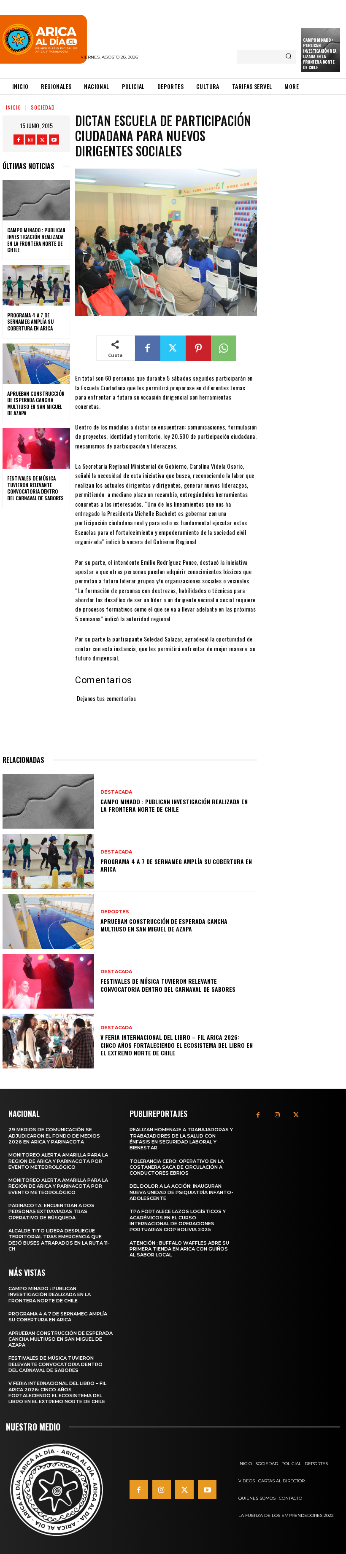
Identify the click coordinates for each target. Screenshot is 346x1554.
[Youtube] (54, 139)
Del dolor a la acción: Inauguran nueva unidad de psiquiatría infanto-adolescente (181, 1192)
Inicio (13, 107)
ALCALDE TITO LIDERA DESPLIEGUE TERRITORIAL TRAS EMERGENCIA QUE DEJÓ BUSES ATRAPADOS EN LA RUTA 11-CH (59, 1240)
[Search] (288, 57)
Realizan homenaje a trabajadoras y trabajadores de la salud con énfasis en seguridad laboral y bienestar (181, 1139)
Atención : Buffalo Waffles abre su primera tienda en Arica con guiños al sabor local (179, 1249)
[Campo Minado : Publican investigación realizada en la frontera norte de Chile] (36, 200)
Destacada (116, 792)
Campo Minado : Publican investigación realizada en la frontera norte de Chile (320, 53)
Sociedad (43, 107)
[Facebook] (19, 139)
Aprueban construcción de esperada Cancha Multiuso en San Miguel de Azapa (36, 403)
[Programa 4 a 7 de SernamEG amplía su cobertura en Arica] (36, 285)
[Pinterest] (198, 348)
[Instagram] (30, 139)
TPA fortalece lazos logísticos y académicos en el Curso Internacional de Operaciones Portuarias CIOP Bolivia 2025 (178, 1220)
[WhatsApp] (223, 348)
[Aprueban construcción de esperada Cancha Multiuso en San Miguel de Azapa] (36, 364)
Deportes (114, 912)
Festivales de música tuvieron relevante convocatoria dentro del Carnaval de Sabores (35, 488)
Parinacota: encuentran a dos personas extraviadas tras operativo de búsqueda (51, 1211)
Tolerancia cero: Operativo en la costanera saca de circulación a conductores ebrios (177, 1167)
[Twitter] (42, 139)
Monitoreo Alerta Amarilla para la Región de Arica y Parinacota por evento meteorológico (58, 1161)
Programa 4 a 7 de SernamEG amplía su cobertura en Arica (30, 321)
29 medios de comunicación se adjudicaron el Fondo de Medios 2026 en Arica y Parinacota (54, 1136)
